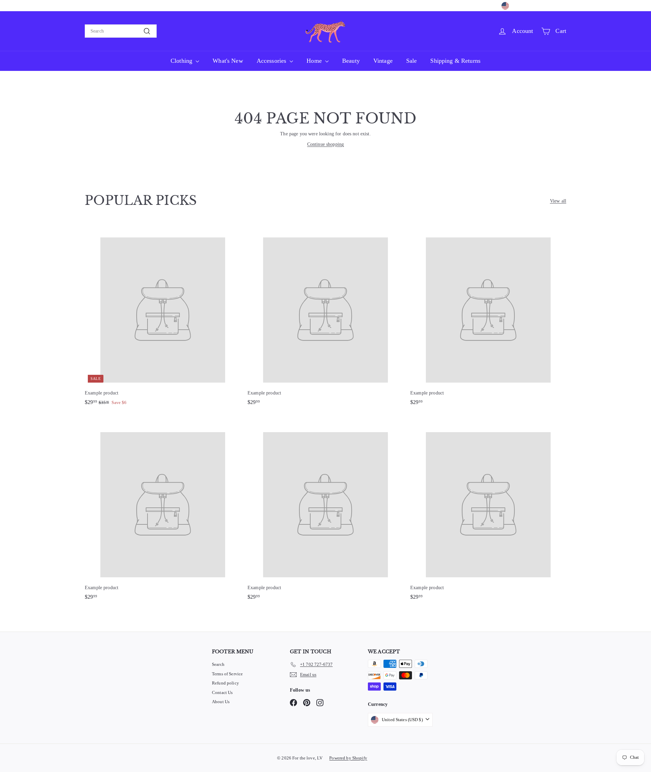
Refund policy (225, 683)
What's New (228, 60)
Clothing (182, 60)
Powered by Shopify (348, 757)
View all (558, 201)
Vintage (383, 60)
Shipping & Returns (455, 60)
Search (218, 664)
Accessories (272, 60)
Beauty (351, 60)
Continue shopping (325, 144)
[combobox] (121, 31)
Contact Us (222, 692)
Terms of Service (227, 673)
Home (315, 60)
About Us (221, 701)
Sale (411, 60)
